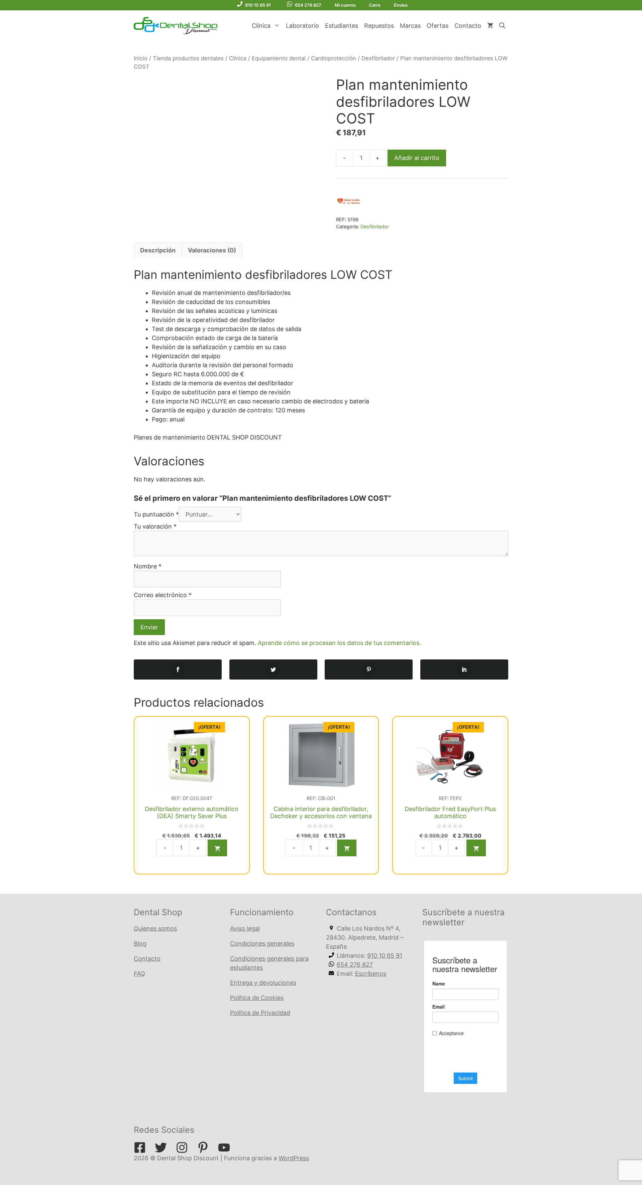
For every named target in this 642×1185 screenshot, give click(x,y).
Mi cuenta (345, 5)
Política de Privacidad (260, 1012)
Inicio (140, 58)
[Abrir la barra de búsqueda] (502, 25)
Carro (375, 5)
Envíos (401, 5)
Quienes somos (155, 928)
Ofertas (437, 25)
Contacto (467, 25)
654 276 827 (308, 5)
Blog (140, 943)
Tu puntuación (156, 514)
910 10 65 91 (258, 5)
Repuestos (379, 25)
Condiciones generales (262, 943)
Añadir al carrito (416, 157)
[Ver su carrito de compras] (490, 25)
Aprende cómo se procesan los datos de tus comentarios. (339, 642)
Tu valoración (155, 526)
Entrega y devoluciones (263, 982)
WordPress (294, 1158)
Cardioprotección (333, 58)
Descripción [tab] (158, 250)
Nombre (148, 566)
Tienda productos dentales (188, 58)
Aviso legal (245, 928)
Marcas (410, 25)
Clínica (261, 25)
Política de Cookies (257, 997)
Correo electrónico (163, 595)
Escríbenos (370, 973)
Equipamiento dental (279, 58)
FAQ (139, 973)
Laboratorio (302, 25)
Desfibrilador (378, 58)
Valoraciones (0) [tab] (212, 250)
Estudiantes (341, 25)
